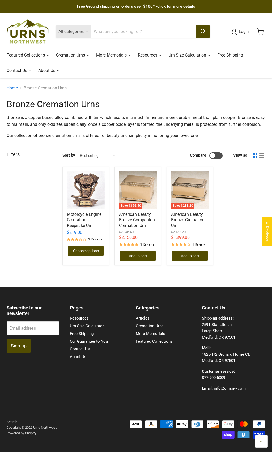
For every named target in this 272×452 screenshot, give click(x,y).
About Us (47, 70)
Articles (143, 318)
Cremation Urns (71, 55)
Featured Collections (26, 55)
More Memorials (112, 55)
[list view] (261, 155)
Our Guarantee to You (89, 341)
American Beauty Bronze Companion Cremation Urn (137, 220)
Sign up (19, 345)
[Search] (203, 31)
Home (12, 88)
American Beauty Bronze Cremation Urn (188, 220)
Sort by (68, 155)
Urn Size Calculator (87, 326)
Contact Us (17, 70)
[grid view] (254, 155)
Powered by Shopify (21, 433)
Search (12, 422)
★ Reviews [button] (267, 231)
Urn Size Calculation (187, 55)
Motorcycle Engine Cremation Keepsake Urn (84, 220)
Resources (148, 55)
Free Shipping (230, 55)
